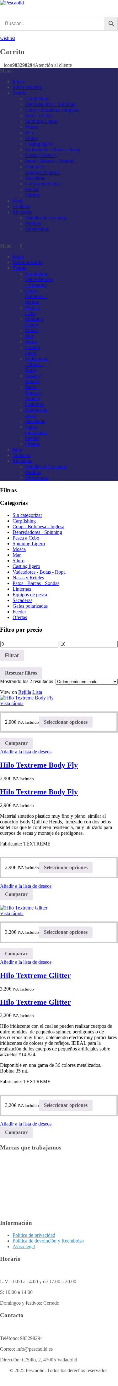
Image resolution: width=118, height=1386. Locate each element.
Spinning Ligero (41, 121)
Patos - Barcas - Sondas (36, 583)
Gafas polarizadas (42, 183)
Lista (37, 692)
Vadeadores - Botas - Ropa (39, 572)
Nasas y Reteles (40, 155)
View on (8, 692)
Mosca (31, 127)
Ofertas (32, 195)
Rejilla (24, 692)
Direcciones (37, 229)
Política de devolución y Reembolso (48, 1240)
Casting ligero (39, 144)
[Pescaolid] (12, 2)
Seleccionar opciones (66, 722)
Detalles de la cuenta (45, 217)
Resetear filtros (21, 672)
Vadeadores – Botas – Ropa (52, 149)
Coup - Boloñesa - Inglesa (38, 526)
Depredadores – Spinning (50, 104)
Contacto (21, 206)
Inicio (18, 81)
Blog (17, 200)
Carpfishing (36, 98)
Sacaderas (35, 178)
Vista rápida (12, 703)
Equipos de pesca (42, 172)
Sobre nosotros (27, 87)
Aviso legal (24, 1246)
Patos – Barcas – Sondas (49, 161)
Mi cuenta (22, 212)
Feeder (32, 189)
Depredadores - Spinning (37, 532)
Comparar (16, 743)
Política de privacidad (34, 1235)
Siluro (31, 138)
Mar (29, 132)
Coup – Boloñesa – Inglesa (52, 110)
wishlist (7, 38)
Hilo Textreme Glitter (35, 975)
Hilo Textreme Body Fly (39, 765)
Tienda (19, 93)
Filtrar (12, 655)
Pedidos (33, 223)
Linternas (34, 166)
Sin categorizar (27, 515)
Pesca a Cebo (38, 115)
